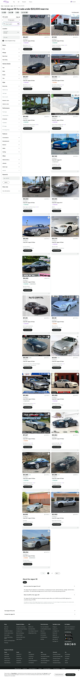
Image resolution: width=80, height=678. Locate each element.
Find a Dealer (6, 635)
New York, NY (55, 639)
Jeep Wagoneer (44, 658)
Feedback (63, 668)
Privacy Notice (13, 673)
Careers (40, 668)
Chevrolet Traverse (56, 658)
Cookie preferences (59, 674)
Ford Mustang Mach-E (33, 660)
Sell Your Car (30, 626)
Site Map (42, 639)
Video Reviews (19, 639)
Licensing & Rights (46, 668)
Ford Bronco (31, 656)
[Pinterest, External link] (75, 644)
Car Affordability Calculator (46, 628)
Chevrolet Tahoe (56, 660)
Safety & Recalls (19, 635)
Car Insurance (43, 635)
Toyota (5, 652)
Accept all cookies (70, 674)
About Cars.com (18, 668)
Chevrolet (55, 652)
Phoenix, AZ (55, 633)
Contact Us (25, 668)
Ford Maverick (31, 654)
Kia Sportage (67, 654)
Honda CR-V (18, 654)
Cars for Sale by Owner (8, 633)
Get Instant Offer (31, 628)
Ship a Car (42, 631)
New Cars (6, 628)
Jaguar (11, 5)
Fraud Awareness (56, 668)
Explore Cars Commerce (69, 626)
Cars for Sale (6, 5)
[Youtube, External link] (70, 644)
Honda (17, 652)
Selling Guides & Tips (32, 633)
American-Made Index (20, 637)
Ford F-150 (31, 658)
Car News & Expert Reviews (21, 628)
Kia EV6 (66, 662)
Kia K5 (66, 660)
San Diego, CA (55, 641)
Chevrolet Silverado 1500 (57, 656)
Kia (65, 652)
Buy (14, 1)
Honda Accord (19, 658)
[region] (40, 673)
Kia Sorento (67, 656)
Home (2, 5)
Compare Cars (19, 631)
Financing (6, 642)
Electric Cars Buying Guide (9, 640)
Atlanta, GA (55, 635)
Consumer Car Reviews (20, 626)
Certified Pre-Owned (8, 631)
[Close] (78, 670)
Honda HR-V (18, 662)
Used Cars (6, 626)
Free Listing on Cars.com (33, 631)
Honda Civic (18, 656)
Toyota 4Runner (7, 662)
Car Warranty (43, 633)
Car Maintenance (44, 637)
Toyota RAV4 (6, 654)
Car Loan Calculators (45, 626)
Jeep (42, 652)
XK (14, 5)
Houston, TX (55, 628)
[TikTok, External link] (65, 644)
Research (24, 1)
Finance (30, 1)
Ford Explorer (31, 662)
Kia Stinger (67, 658)
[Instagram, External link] (72, 644)
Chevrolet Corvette (56, 654)
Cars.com (45, 673)
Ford (29, 652)
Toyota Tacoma (7, 658)
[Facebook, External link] (68, 644)
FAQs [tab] (25, 582)
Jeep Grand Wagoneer (45, 660)
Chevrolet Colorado (56, 662)
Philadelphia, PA (56, 637)
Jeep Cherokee (44, 662)
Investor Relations (32, 668)
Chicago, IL (55, 626)
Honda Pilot (18, 660)
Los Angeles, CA (56, 631)
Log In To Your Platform (69, 628)
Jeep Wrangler (43, 654)
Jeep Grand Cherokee (45, 656)
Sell (18, 1)
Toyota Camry (7, 660)
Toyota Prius (6, 656)
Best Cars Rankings (20, 633)
